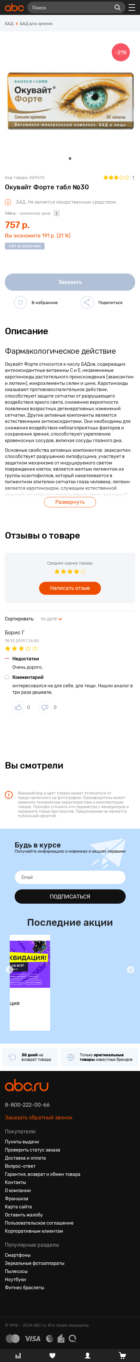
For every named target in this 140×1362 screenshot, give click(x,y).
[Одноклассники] (22, 1303)
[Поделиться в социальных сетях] (87, 302)
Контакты (15, 1182)
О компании (18, 1190)
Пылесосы (16, 1271)
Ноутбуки (15, 1279)
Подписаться (70, 896)
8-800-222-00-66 (27, 1105)
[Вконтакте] (10, 1303)
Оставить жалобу (24, 1215)
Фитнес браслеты (24, 1288)
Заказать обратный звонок (39, 1117)
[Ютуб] (33, 1303)
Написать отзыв (70, 588)
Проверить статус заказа (32, 1150)
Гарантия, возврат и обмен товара (42, 1174)
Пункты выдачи (22, 1142)
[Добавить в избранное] (20, 302)
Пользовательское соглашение (39, 1223)
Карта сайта (18, 1207)
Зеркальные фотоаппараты (34, 1263)
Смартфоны (18, 1255)
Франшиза (16, 1199)
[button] (9, 970)
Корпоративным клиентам (34, 1231)
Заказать (70, 282)
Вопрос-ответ (20, 1166)
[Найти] (117, 7)
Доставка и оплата (25, 1158)
